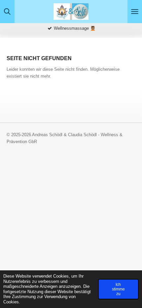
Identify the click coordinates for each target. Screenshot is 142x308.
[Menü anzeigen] (134, 11)
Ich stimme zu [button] (118, 289)
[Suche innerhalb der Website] (7, 11)
